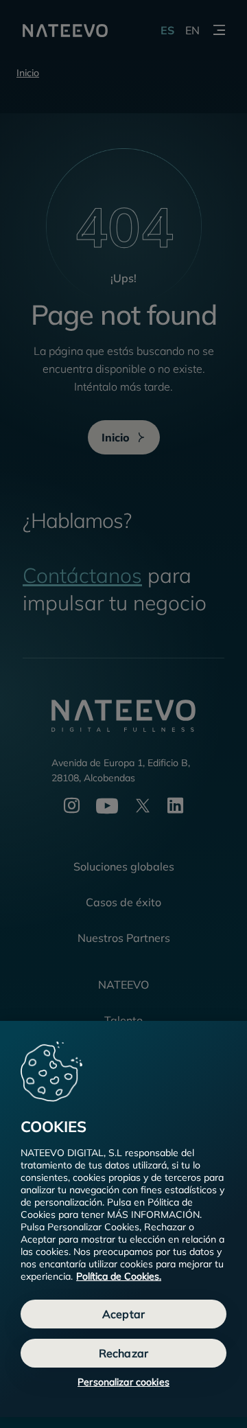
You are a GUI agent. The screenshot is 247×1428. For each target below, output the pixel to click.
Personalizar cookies (123, 1382)
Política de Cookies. (118, 1276)
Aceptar (123, 1314)
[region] (123, 1219)
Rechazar (123, 1353)
